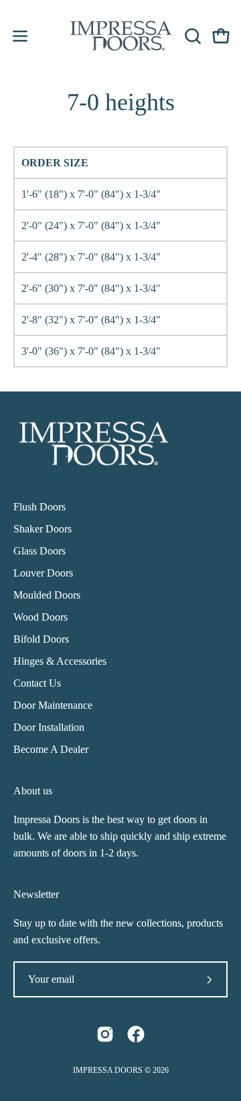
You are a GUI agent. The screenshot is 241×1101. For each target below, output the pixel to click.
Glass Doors (39, 551)
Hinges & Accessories (59, 661)
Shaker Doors (42, 528)
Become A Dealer (50, 749)
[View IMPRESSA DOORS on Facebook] (136, 1034)
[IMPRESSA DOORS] (120, 35)
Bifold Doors (41, 639)
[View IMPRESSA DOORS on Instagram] (105, 1034)
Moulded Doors (46, 595)
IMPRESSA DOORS (108, 1070)
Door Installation (48, 727)
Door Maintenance (52, 705)
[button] (191, 36)
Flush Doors (39, 506)
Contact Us (37, 683)
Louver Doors (43, 573)
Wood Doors (40, 617)
